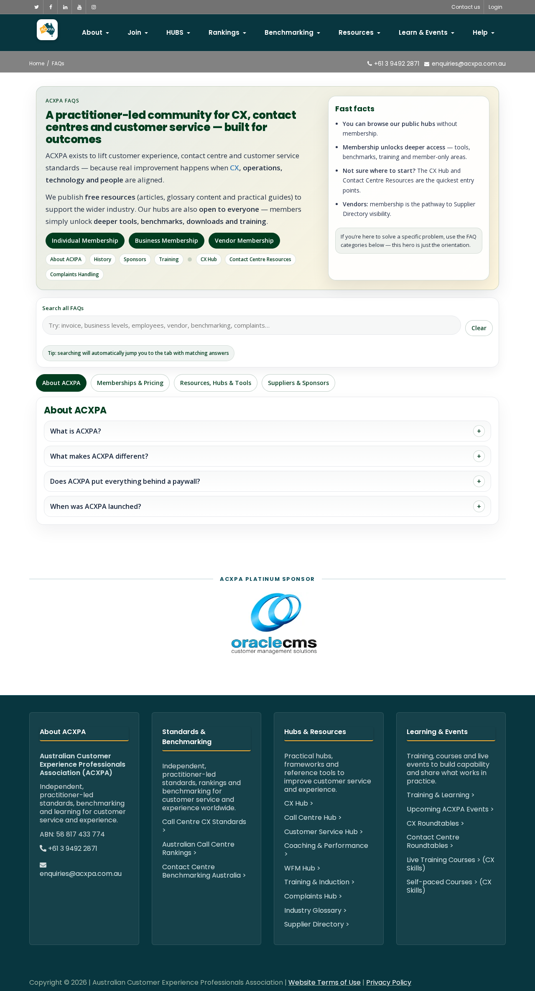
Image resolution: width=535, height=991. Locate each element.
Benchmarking (290, 32)
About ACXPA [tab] (61, 383)
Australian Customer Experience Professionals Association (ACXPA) (82, 764)
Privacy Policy (388, 982)
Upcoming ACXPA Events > (450, 809)
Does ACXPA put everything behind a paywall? (125, 481)
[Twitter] (36, 7)
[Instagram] (93, 7)
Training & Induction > (319, 882)
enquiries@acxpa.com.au (469, 63)
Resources (357, 32)
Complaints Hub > (313, 896)
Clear (479, 328)
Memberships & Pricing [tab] (130, 383)
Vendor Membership (244, 240)
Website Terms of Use (324, 982)
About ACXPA (66, 259)
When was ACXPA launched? (95, 506)
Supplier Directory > (316, 924)
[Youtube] (79, 7)
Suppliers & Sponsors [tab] (298, 383)
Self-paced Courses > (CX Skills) (449, 886)
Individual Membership (85, 240)
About (93, 32)
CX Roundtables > (435, 823)
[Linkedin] (65, 7)
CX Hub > (298, 803)
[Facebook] (51, 7)
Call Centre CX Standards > (204, 826)
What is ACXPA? (75, 431)
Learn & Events (424, 32)
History (102, 259)
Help (481, 32)
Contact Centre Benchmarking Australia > (204, 871)
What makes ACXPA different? (99, 456)
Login (495, 6)
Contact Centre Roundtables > (433, 841)
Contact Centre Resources (260, 259)
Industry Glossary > (315, 910)
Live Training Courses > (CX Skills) (450, 864)
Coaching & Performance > (326, 850)
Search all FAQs (63, 308)
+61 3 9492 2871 (395, 63)
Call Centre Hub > (313, 817)
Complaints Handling (74, 274)
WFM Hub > (302, 868)
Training (169, 259)
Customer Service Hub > (323, 832)
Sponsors (135, 259)
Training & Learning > (441, 795)
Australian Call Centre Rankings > (198, 848)
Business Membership (166, 240)
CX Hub (209, 259)
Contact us (465, 6)
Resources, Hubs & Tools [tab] (215, 383)
